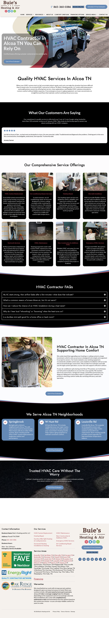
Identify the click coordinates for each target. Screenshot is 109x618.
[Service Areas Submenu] (97, 15)
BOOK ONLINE (78, 7)
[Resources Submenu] (44, 15)
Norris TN (54, 563)
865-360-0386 (11, 540)
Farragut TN (69, 555)
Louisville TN (57, 561)
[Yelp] (96, 559)
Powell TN (57, 557)
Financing (38, 578)
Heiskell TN (48, 561)
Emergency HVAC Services (65, 541)
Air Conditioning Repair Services (64, 544)
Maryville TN (59, 555)
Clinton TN (59, 559)
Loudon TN (68, 559)
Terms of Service (65, 611)
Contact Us (103, 14)
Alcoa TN (66, 557)
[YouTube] (104, 559)
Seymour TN (49, 557)
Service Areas (91, 14)
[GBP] (92, 559)
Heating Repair (39, 536)
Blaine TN (46, 563)
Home (22, 14)
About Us (49, 14)
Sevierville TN (38, 557)
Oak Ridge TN (48, 555)
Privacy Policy (56, 611)
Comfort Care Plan (62, 14)
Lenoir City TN (49, 559)
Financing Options (77, 14)
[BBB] (100, 559)
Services (29, 14)
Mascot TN (37, 563)
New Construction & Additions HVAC (63, 537)
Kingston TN (38, 561)
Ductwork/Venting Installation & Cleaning (41, 544)
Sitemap (73, 611)
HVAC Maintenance (63, 533)
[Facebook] (79, 559)
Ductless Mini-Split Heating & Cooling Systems (43, 540)
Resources (39, 14)
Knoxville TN (38, 555)
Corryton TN (38, 559)
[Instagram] (88, 559)
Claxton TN (63, 563)
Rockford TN (67, 561)
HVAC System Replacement (43, 533)
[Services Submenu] (33, 15)
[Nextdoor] (84, 559)
